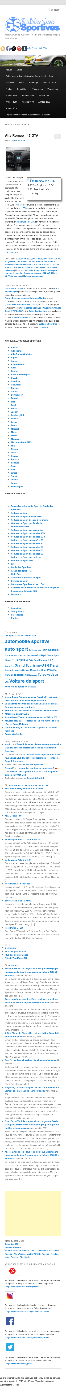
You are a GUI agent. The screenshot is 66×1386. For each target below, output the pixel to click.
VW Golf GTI (17, 311)
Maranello (9, 670)
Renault (15, 462)
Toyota (14, 479)
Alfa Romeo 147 (23, 261)
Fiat (13, 401)
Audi (34, 304)
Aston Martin (39, 298)
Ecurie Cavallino (12, 1247)
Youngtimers (52, 88)
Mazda (14, 435)
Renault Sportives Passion (17, 1250)
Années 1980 (11, 101)
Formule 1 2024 (49, 82)
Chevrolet (16, 384)
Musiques (13, 965)
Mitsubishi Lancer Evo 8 (17, 713)
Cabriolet (53, 649)
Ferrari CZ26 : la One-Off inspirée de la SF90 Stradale (31, 710)
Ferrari (8, 298)
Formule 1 (16, 594)
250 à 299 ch (54, 258)
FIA (26, 660)
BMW (14, 304)
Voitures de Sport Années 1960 (26, 516)
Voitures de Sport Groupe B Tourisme (29, 519)
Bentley (14, 370)
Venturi (14, 483)
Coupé (41, 655)
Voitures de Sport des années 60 (27, 543)
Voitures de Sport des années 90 (27, 553)
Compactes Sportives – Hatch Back (28, 584)
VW (26, 687)
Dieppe (8, 660)
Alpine (14, 360)
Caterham (16, 381)
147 (57, 208)
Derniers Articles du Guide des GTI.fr (28, 785)
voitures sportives (20, 317)
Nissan (14, 448)
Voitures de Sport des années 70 (27, 546)
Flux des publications (15, 951)
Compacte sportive (32, 273)
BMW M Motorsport (20, 374)
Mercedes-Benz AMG (21, 442)
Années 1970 (44, 95)
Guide (19, 69)
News (21, 82)
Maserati (15, 428)
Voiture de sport (15, 276)
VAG (7, 682)
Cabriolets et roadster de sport (26, 577)
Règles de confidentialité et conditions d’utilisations (28, 114)
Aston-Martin (17, 364)
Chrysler (15, 387)
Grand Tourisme (28, 665)
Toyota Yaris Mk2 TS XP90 (18, 900)
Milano (54, 273)
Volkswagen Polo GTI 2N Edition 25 (22, 839)
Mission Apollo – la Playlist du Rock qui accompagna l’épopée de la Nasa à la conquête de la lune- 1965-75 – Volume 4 (32, 1155)
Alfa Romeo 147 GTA (37, 48)
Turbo (42, 674)
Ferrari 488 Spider (14, 734)
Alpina (14, 357)
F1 (13, 660)
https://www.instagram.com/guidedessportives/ (27, 1311)
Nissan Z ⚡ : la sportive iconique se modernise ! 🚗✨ (32, 768)
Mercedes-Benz (24, 304)
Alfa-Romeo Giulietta (21, 354)
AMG (17, 635)
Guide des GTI (11, 1243)
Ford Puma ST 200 (14, 927)
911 (6, 635)
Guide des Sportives (14, 288)
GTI (37, 267)
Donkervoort (17, 394)
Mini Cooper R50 (13, 815)
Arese (44, 270)
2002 (18, 258)
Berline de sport (35, 650)
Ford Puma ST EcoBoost (17, 883)
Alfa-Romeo (37, 261)
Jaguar (14, 411)
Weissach (32, 687)
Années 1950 (11, 95)
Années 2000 (44, 101)
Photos (9, 88)
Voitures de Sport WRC (22, 560)
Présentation (37, 88)
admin (8, 744)
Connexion (10, 947)
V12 (56, 675)
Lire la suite (11, 252)
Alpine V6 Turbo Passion (38, 1253)
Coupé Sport (53, 655)
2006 (45, 258)
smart (14, 472)
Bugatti (14, 377)
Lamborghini (26, 298)
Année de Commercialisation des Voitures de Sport (28, 264)
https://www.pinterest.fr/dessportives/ (23, 1286)
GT (43, 665)
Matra (13, 432)
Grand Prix (9, 666)
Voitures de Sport (19, 512)
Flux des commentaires (16, 954)
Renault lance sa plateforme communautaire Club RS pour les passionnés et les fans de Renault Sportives (33, 747)
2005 (40, 258)
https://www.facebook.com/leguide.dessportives (28, 1337)
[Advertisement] (33, 1213)
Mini (13, 445)
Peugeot (15, 455)
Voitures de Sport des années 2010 (28, 536)
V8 (52, 675)
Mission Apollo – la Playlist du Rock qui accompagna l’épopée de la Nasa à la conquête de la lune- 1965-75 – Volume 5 (32, 972)
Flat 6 (31, 660)
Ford (13, 405)
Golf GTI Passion (38, 1250)
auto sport (52, 270)
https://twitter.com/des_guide (19, 1363)
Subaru (14, 476)
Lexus (14, 421)
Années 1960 (28, 95)
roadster (19, 675)
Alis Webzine (20, 1253)
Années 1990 (28, 101)
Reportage (33, 82)
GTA (44, 273)
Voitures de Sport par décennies (27, 529)
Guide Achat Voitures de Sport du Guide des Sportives (29, 76)
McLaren (15, 438)
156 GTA (23, 208)
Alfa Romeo (21, 204)
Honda (14, 408)
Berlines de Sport (19, 580)
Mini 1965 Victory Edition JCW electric (24, 788)
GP (51, 659)
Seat (13, 469)
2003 (29, 258)
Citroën (14, 391)
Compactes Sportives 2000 (22, 267)
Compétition (21, 88)
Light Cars (16, 574)
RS (26, 674)
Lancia (14, 418)
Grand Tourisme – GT (21, 570)
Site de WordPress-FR (16, 958)
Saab (13, 466)
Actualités (10, 82)
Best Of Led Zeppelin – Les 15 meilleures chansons (30, 1060)
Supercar (32, 674)
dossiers (44, 327)
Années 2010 (11, 108)
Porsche (16, 298)
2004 (34, 258)
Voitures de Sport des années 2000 (28, 533)
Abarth (14, 347)
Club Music (25, 1257)
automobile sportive (14, 273)
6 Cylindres (10, 261)
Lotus (8, 304)
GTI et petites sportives (30, 307)
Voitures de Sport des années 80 (27, 550)
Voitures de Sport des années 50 (27, 540)
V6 (47, 267)
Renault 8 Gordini (35, 778)
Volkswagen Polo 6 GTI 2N (18, 859)
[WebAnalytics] (11, 1190)
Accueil (9, 69)
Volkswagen (17, 486)
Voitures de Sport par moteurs (26, 557)
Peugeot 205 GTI (49, 307)
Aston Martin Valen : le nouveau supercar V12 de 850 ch (32, 717)
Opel (13, 452)
